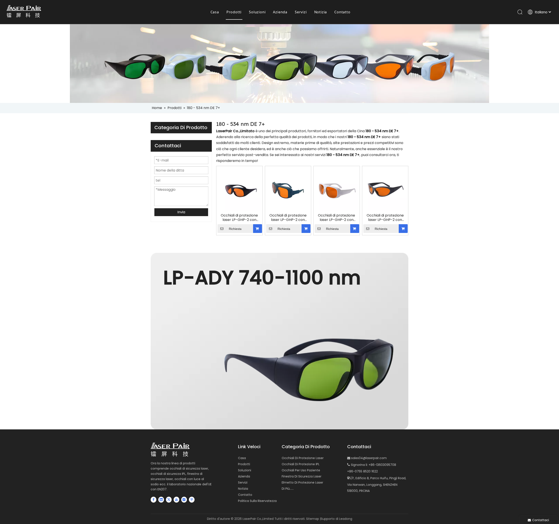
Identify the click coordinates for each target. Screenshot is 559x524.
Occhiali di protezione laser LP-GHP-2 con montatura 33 (239, 217)
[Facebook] (153, 499)
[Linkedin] (161, 499)
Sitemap (312, 519)
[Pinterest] (192, 499)
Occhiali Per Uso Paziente (301, 470)
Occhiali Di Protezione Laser (303, 458)
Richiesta (235, 229)
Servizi (301, 12)
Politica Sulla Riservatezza (257, 501)
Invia (181, 212)
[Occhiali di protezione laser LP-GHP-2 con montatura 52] (337, 188)
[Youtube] (176, 499)
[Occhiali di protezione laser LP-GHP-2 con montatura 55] (385, 188)
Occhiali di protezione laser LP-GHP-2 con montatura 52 (336, 217)
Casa (214, 12)
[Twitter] (169, 499)
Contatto (342, 12)
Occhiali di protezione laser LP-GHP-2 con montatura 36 (288, 217)
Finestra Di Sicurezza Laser (301, 476)
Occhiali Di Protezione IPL (300, 464)
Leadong (345, 519)
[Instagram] (184, 499)
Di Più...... (288, 488)
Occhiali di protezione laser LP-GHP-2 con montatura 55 (385, 217)
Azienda (280, 12)
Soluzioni (257, 12)
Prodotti (234, 12)
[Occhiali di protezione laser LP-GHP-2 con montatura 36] (288, 188)
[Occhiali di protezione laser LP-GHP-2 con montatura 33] (239, 188)
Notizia (320, 12)
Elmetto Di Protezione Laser (302, 482)
